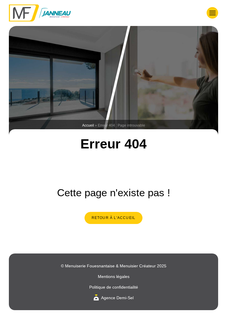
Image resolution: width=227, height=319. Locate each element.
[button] (212, 13)
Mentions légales (113, 276)
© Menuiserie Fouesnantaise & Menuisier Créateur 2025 (113, 266)
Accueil (88, 125)
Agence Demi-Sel (117, 297)
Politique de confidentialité (113, 287)
